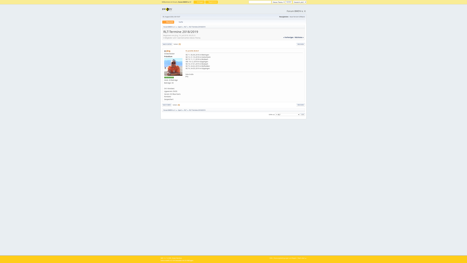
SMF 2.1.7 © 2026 (166, 258)
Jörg (168, 51)
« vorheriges (288, 37)
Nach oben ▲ (302, 258)
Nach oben (167, 105)
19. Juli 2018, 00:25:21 (192, 51)
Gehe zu (271, 114)
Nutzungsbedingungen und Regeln (285, 258)
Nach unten (167, 44)
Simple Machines (177, 258)
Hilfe (270, 258)
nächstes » (299, 37)
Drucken (300, 44)
